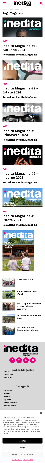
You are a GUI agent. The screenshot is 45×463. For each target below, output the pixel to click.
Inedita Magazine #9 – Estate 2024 (20, 90)
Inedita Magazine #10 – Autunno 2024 (21, 47)
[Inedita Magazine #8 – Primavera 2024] (22, 112)
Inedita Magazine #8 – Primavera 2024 (20, 133)
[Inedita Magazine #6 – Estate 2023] (22, 197)
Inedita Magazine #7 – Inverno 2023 (20, 175)
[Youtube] (33, 360)
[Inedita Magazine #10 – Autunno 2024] (22, 27)
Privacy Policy (28, 460)
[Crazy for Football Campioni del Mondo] (8, 330)
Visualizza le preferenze (22, 454)
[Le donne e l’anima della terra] (8, 318)
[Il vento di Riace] (8, 282)
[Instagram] (19, 360)
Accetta (22, 441)
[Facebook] (12, 360)
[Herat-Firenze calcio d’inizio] (8, 294)
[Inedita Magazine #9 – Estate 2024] (22, 70)
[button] (41, 413)
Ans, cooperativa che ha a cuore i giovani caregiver (29, 306)
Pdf (4, 41)
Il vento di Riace (25, 279)
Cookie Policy (17, 460)
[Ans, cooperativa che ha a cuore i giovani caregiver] (8, 306)
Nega (22, 447)
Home (4, 9)
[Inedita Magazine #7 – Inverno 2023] (22, 155)
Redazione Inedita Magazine (19, 54)
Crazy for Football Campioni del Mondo (27, 329)
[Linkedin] (26, 360)
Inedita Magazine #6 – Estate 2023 (20, 218)
